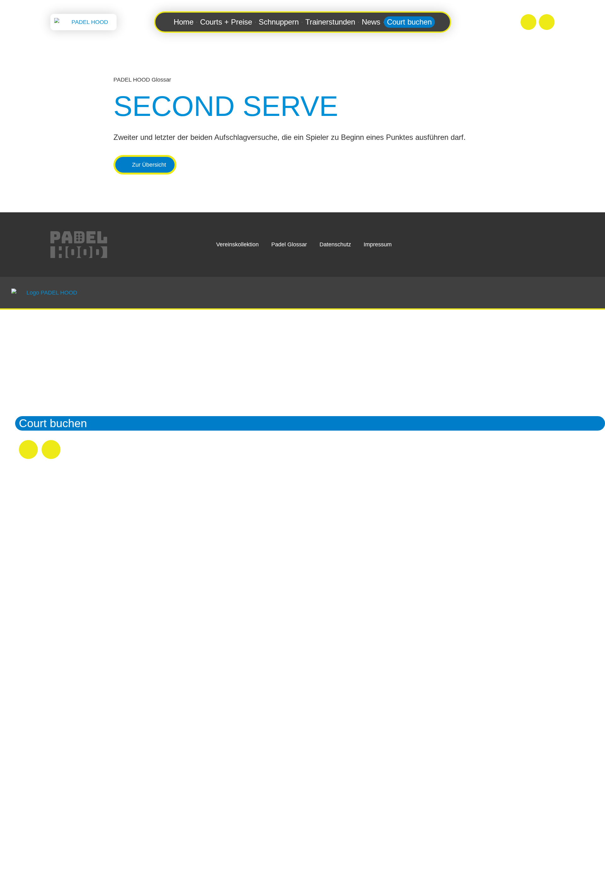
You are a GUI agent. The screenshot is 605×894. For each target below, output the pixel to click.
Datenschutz (335, 244)
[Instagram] (528, 22)
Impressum (378, 244)
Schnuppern (279, 22)
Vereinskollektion (237, 244)
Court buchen (409, 22)
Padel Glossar (289, 244)
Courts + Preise (226, 22)
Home (183, 22)
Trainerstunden (330, 22)
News (371, 22)
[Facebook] (547, 22)
